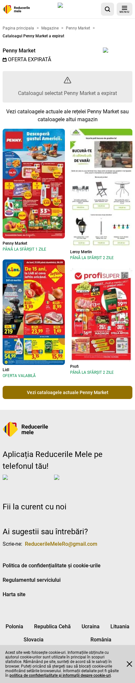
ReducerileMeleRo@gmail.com (61, 544)
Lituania (119, 626)
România (100, 639)
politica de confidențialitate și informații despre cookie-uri (60, 675)
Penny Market (19, 50)
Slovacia (34, 639)
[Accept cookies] (129, 664)
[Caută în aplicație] (107, 9)
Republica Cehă (52, 626)
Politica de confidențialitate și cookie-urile (52, 565)
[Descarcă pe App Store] (78, 9)
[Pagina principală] (16, 9)
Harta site (14, 594)
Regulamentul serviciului (32, 580)
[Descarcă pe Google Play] (80, 482)
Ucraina (91, 626)
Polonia (14, 626)
